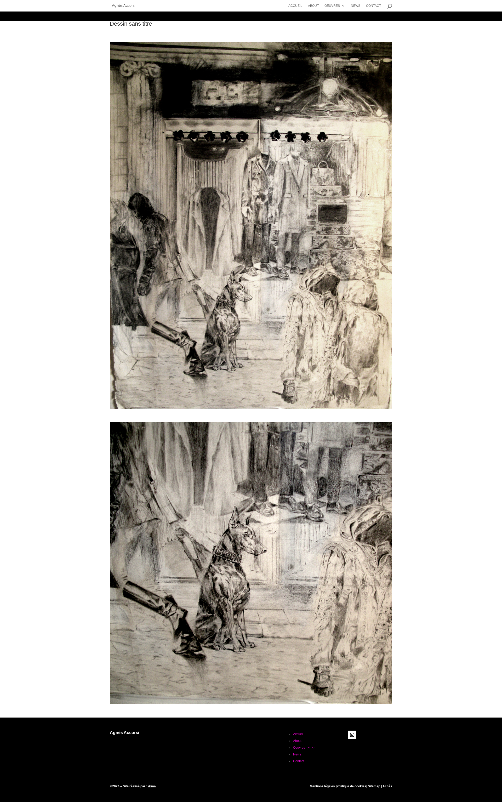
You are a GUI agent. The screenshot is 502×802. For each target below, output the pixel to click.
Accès (387, 786)
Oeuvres (332, 6)
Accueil (295, 6)
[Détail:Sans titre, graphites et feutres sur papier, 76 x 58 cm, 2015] (251, 704)
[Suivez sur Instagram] (352, 735)
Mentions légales (322, 786)
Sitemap (373, 786)
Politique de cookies (351, 786)
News (355, 6)
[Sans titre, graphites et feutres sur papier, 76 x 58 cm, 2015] (251, 409)
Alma (152, 786)
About (313, 6)
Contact (374, 6)
